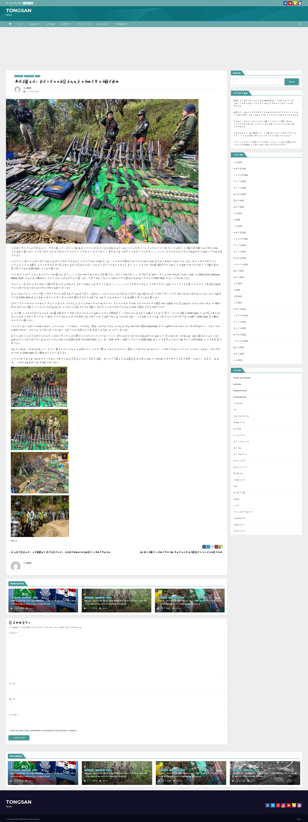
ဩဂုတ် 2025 (238, 201)
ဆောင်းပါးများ (51, 24)
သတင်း (20, 24)
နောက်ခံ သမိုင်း (239, 461)
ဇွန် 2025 (237, 213)
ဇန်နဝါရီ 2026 (240, 175)
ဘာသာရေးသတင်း (239, 480)
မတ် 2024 (237, 303)
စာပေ (235, 410)
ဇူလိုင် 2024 (238, 277)
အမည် (11, 684)
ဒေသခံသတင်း (18, 76)
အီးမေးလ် (11, 699)
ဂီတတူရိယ (238, 403)
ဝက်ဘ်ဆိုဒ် (13, 715)
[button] (300, 24)
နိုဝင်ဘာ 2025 (239, 188)
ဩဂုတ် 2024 (238, 271)
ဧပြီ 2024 (237, 296)
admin (28, 88)
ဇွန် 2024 (237, 284)
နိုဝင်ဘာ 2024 (239, 252)
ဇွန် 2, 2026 (91, 608)
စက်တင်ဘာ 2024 (240, 264)
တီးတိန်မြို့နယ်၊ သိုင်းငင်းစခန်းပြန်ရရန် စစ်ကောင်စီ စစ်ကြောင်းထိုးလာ (66, 81)
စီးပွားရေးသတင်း (239, 422)
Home (299, 819)
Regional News (240, 391)
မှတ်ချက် (12, 633)
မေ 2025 (236, 220)
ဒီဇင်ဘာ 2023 (239, 322)
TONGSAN (19, 10)
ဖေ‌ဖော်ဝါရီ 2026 (239, 169)
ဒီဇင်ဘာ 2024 (239, 245)
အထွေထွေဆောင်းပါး (239, 518)
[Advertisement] (154, 45)
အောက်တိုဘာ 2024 (239, 258)
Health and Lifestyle (242, 378)
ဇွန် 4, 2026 (18, 608)
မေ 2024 (236, 290)
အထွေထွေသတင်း (34, 24)
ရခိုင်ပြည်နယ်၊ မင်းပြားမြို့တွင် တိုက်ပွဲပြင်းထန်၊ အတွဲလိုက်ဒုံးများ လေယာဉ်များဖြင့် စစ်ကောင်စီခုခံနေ (61, 552)
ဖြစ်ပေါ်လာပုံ (65, 24)
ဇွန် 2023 (237, 360)
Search (237, 73)
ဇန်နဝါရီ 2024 (240, 316)
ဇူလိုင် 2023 (238, 354)
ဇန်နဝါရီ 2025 (240, 239)
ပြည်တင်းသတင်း (26, 597)
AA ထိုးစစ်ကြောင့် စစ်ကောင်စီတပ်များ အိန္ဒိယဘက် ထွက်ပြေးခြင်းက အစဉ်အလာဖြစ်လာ (180, 552)
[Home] (10, 24)
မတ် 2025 (237, 226)
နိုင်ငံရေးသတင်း (29, 76)
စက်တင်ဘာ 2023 (240, 341)
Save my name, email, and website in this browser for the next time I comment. (43, 730)
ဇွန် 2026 (237, 162)
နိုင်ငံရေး (237, 448)
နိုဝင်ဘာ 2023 (239, 328)
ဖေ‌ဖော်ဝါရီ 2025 (239, 233)
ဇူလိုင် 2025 (238, 207)
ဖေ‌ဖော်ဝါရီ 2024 (239, 309)
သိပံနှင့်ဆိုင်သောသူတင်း (243, 512)
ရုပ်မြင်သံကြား (239, 493)
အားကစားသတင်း (102, 24)
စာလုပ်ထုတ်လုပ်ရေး (241, 416)
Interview (237, 384)
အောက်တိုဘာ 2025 (239, 194)
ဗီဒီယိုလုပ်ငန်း (83, 24)
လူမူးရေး (236, 499)
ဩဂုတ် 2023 (238, 347)
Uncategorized (239, 397)
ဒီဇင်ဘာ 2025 (239, 181)
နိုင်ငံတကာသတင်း (241, 442)
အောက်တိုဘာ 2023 (239, 335)
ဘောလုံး (235, 486)
